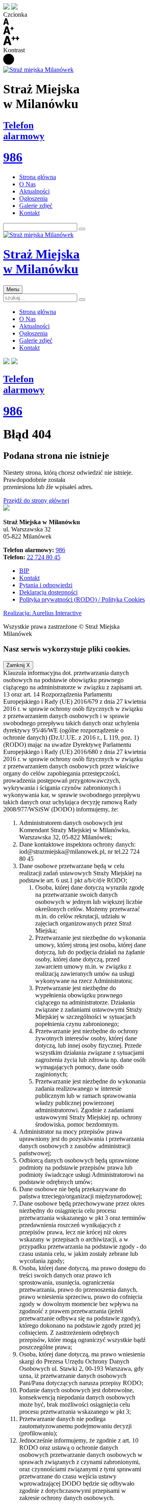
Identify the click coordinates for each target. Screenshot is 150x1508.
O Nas (27, 184)
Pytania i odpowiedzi (45, 585)
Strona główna (37, 177)
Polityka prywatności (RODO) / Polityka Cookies (82, 599)
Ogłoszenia (33, 198)
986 (60, 550)
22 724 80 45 (43, 557)
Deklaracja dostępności (48, 592)
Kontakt (29, 212)
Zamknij (18, 665)
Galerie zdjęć (35, 205)
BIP (24, 570)
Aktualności (34, 191)
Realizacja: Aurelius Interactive (42, 613)
